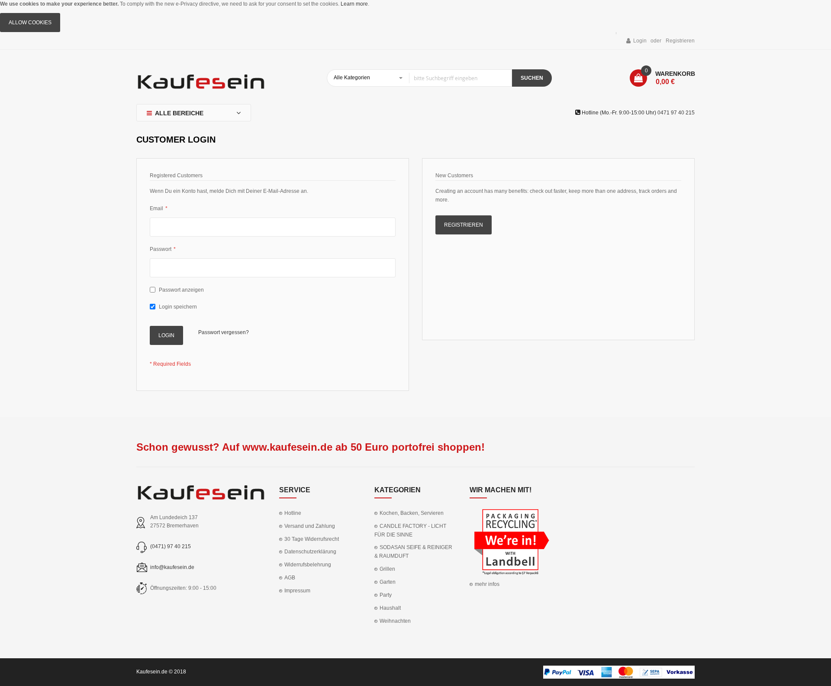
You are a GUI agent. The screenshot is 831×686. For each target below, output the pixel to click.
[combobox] (419, 78)
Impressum (297, 591)
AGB (289, 578)
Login (640, 41)
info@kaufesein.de (172, 567)
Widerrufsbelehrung (307, 565)
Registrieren (680, 41)
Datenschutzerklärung (310, 552)
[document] (415, 16)
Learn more (354, 4)
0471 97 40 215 (676, 113)
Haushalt (390, 608)
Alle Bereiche (179, 113)
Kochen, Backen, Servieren (412, 513)
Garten (388, 582)
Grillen (387, 569)
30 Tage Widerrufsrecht (311, 539)
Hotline (292, 513)
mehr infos (487, 584)
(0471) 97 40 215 (170, 546)
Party (386, 595)
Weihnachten (395, 621)
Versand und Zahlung (309, 526)
